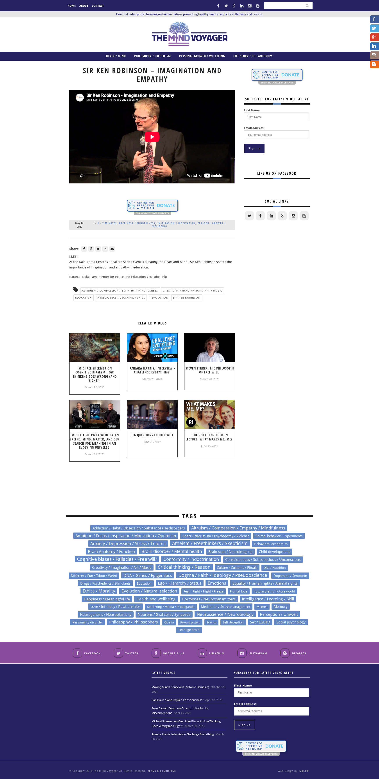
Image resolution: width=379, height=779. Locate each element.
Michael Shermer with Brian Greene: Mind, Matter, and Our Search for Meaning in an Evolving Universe (95, 441)
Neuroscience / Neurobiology (225, 614)
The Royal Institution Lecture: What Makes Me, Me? (209, 437)
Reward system (190, 622)
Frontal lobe (238, 591)
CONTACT (98, 6)
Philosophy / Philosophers (133, 622)
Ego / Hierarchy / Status (179, 583)
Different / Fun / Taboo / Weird (94, 575)
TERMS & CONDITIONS (162, 770)
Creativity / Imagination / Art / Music (192, 290)
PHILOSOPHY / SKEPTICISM (152, 56)
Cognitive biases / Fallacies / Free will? (117, 559)
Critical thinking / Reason (184, 567)
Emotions (217, 583)
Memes (262, 607)
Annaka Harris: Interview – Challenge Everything (152, 370)
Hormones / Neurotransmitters (209, 598)
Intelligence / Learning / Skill (121, 297)
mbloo (304, 770)
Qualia (169, 622)
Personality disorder (87, 622)
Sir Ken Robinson (186, 297)
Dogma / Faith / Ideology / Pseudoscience (222, 575)
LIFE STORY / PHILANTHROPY (253, 56)
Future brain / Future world (274, 591)
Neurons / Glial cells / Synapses (164, 614)
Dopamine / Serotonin (290, 575)
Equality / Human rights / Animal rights (265, 583)
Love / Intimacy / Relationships (115, 606)
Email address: (254, 128)
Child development (274, 551)
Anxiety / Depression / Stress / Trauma (128, 543)
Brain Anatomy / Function (111, 551)
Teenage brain (189, 630)
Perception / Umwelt (279, 614)
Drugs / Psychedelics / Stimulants (105, 583)
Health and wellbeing (155, 598)
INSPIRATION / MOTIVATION (176, 223)
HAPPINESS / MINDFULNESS (137, 223)
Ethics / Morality (99, 591)
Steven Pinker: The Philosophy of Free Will (210, 370)
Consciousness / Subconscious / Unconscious (263, 559)
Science (211, 622)
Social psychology (291, 622)
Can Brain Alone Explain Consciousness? (178, 700)
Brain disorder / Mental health (171, 551)
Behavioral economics (271, 544)
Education (83, 297)
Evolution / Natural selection (149, 591)
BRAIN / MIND (116, 56)
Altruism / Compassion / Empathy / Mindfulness (120, 290)
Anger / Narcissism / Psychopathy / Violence (215, 536)
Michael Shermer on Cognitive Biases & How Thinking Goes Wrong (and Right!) (95, 374)
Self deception (233, 622)
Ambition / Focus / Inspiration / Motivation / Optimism (125, 535)
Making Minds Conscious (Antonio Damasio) (180, 687)
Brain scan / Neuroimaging (230, 551)
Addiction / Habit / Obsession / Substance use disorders (139, 528)
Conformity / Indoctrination (191, 559)
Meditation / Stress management (225, 606)
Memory (281, 606)
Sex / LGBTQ (260, 622)
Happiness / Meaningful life (107, 598)
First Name (252, 110)
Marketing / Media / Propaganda (171, 607)
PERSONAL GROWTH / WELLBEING (202, 56)
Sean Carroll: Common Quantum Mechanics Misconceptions (180, 710)
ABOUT (83, 6)
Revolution (159, 297)
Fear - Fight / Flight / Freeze (203, 591)
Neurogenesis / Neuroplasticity (105, 614)
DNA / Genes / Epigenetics (147, 575)
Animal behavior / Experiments (279, 536)
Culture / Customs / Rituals (237, 567)
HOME (72, 6)
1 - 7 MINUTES (107, 223)
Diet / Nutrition (275, 567)
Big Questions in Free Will (152, 435)
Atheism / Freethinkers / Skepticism (210, 543)
